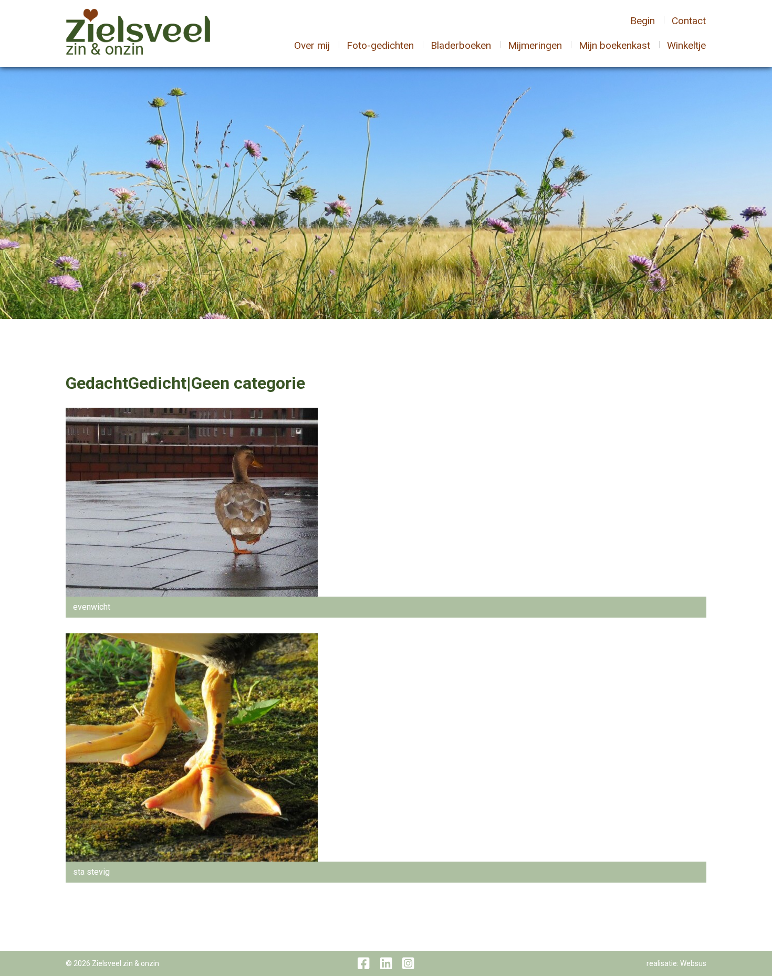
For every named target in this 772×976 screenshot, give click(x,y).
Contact (689, 21)
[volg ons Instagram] (408, 963)
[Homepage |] (138, 33)
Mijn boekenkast (614, 45)
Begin (642, 21)
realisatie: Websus (676, 963)
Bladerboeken (461, 45)
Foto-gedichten (380, 45)
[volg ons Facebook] (363, 963)
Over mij (312, 45)
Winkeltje (686, 45)
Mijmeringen (535, 45)
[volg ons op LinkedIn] (386, 963)
